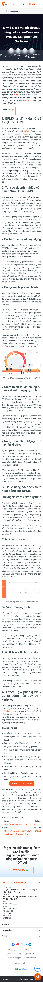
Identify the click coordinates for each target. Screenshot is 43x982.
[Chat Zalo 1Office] (37, 968)
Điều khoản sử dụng (29, 950)
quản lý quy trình (9, 711)
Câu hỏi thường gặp (14, 958)
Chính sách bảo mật (14, 954)
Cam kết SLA (29, 954)
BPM (26, 131)
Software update (30, 958)
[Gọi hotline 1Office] (37, 976)
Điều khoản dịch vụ (12, 950)
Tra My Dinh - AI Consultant (34, 56)
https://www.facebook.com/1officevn (19, 824)
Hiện (12, 110)
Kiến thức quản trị (13, 11)
